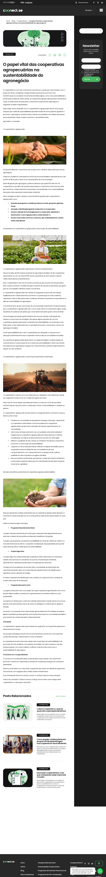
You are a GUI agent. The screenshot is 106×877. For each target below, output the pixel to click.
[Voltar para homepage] (13, 10)
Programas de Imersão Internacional (52, 871)
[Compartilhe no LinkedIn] (54, 55)
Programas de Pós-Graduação (50, 875)
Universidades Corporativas (48, 867)
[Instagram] (98, 2)
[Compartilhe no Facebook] (49, 55)
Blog (22, 871)
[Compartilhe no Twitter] (59, 55)
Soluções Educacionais (46, 863)
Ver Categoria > (61, 696)
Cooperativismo (76, 863)
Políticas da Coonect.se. (88, 74)
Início (23, 863)
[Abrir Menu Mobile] (101, 10)
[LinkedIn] (102, 2)
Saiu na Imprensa (27, 875)
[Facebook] (94, 2)
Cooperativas (9, 54)
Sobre (23, 867)
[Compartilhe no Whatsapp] (64, 55)
